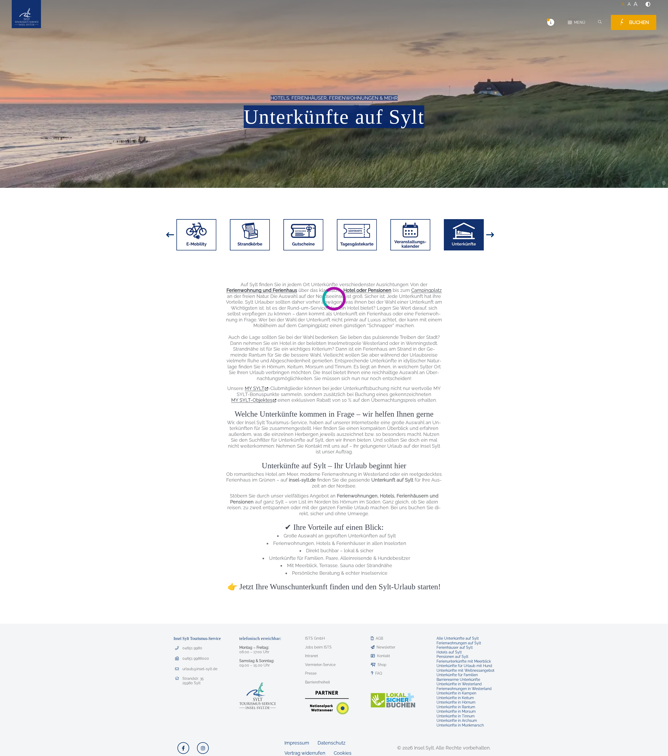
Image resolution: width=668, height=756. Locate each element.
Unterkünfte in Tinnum (456, 716)
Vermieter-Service (320, 665)
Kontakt (383, 656)
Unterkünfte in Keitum (455, 698)
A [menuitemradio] (622, 4)
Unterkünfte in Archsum (457, 720)
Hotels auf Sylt (449, 652)
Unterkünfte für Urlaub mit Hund (464, 666)
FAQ (378, 673)
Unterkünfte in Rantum (456, 707)
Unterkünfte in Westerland (459, 684)
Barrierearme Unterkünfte (458, 679)
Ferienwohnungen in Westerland (464, 689)
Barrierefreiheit (317, 682)
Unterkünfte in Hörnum (456, 702)
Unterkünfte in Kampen (456, 693)
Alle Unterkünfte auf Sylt (458, 638)
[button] (648, 4)
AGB (379, 638)
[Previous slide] (170, 234)
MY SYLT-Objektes (251, 400)
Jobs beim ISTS (318, 647)
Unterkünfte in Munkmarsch (460, 725)
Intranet (311, 656)
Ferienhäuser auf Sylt (455, 647)
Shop (382, 665)
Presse (311, 673)
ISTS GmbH (315, 638)
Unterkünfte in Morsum (456, 711)
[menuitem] (648, 4)
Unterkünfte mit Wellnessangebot (465, 670)
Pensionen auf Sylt (452, 657)
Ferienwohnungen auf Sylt (459, 643)
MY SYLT (254, 388)
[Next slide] (490, 234)
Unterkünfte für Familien (457, 675)
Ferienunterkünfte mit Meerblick (464, 661)
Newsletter (386, 647)
